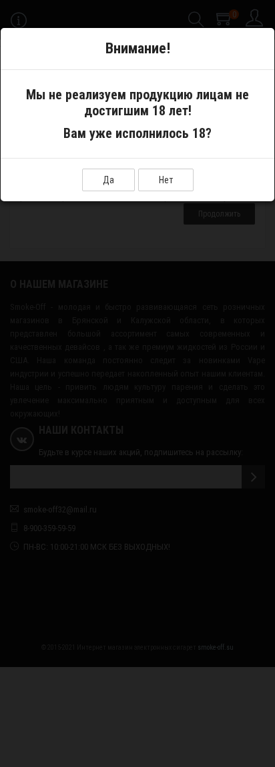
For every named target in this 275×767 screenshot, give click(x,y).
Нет (166, 180)
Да (108, 180)
